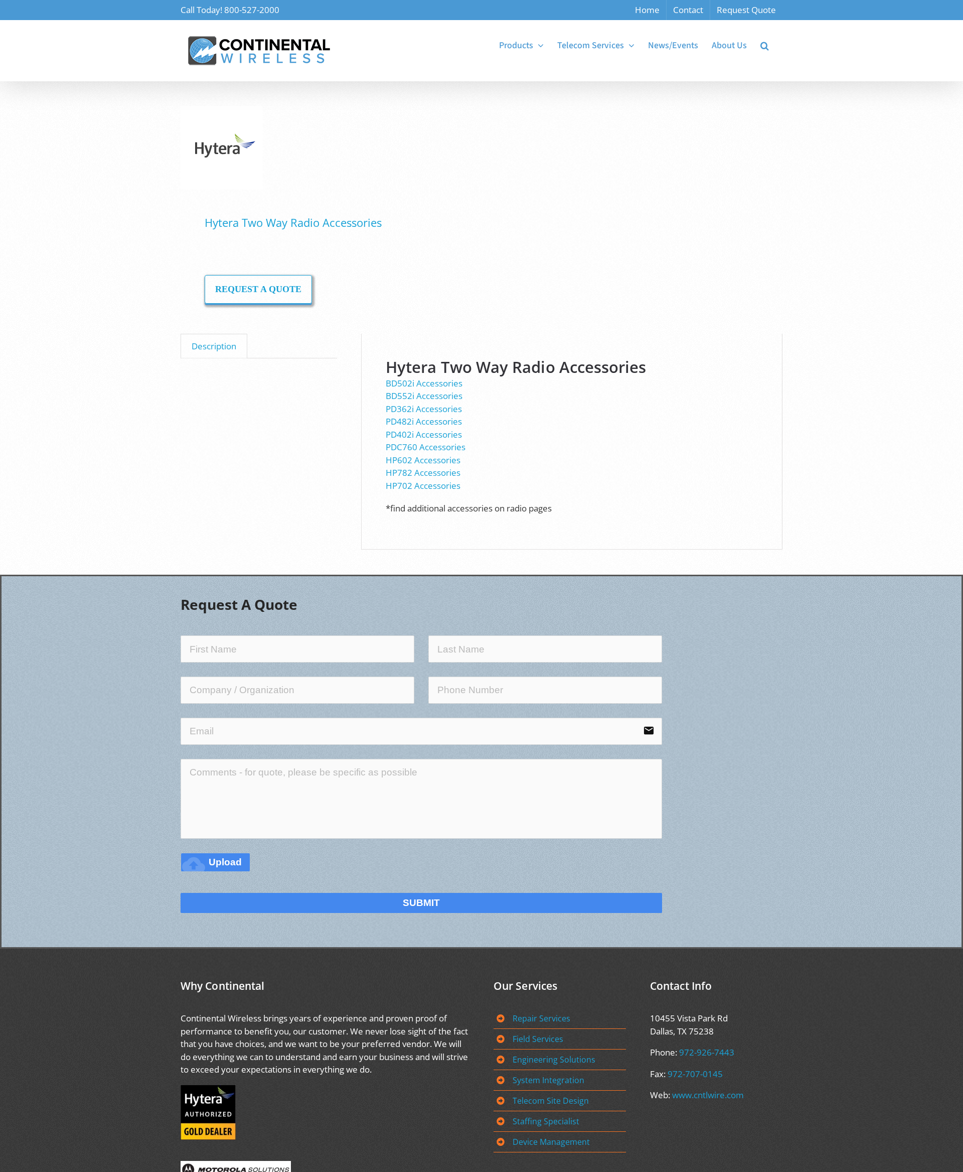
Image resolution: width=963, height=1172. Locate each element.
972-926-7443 (706, 1052)
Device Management (551, 1141)
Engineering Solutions (554, 1059)
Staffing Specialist (546, 1121)
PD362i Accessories (425, 409)
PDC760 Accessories (426, 447)
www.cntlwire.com (708, 1095)
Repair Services (541, 1018)
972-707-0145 (695, 1074)
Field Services (538, 1039)
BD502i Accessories (425, 383)
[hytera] (325, 148)
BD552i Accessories (425, 396)
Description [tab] (214, 346)
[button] (764, 46)
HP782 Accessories (424, 472)
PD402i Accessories (425, 434)
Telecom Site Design (551, 1100)
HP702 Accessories (424, 485)
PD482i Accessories (425, 421)
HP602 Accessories (423, 460)
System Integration (548, 1080)
